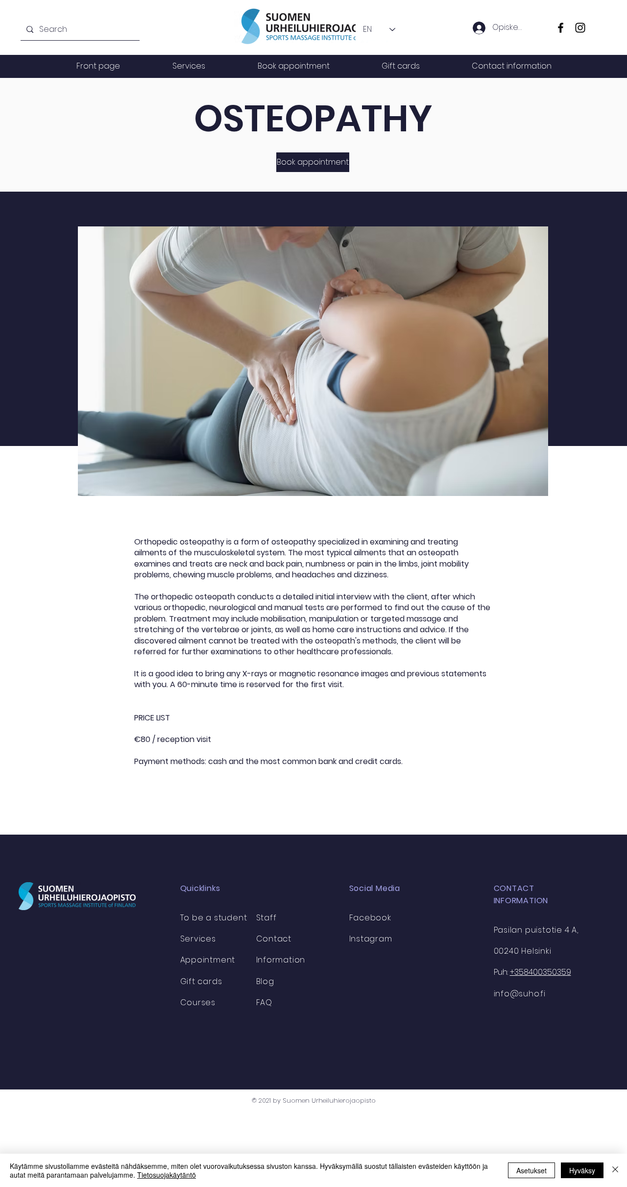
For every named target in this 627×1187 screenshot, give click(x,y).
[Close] (615, 1170)
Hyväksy (582, 1170)
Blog (265, 981)
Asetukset (531, 1170)
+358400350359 (540, 972)
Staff (266, 917)
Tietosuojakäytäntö (166, 1175)
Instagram (370, 938)
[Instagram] (580, 27)
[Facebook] (560, 27)
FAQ (264, 1002)
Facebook (370, 917)
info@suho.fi (520, 993)
